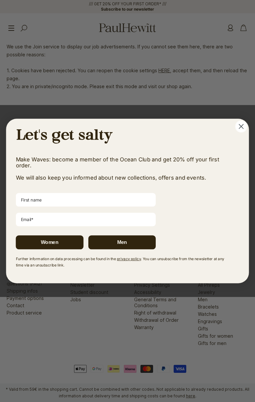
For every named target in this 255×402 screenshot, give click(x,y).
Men (122, 242)
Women (49, 242)
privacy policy (129, 259)
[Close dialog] (241, 126)
